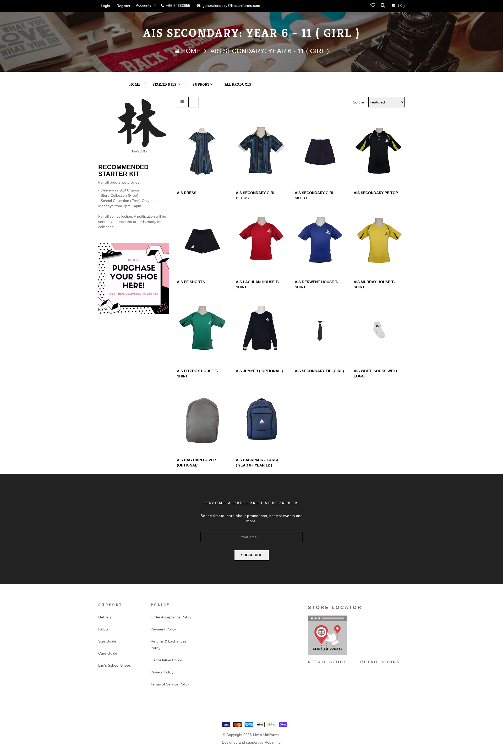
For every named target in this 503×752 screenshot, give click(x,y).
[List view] (193, 102)
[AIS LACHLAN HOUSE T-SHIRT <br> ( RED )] (261, 241)
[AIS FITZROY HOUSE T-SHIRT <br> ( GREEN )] (202, 330)
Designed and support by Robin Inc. (251, 742)
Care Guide (107, 653)
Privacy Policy (162, 672)
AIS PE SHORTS (191, 282)
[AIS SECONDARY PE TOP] (379, 152)
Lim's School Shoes (114, 665)
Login (105, 6)
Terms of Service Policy (170, 684)
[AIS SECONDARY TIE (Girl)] (320, 330)
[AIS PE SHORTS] (202, 241)
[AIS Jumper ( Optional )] (261, 330)
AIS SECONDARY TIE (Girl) (319, 371)
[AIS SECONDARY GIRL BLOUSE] (261, 152)
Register (123, 6)
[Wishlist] (373, 5)
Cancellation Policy (166, 660)
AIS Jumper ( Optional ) (259, 371)
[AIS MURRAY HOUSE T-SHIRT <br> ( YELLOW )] (379, 241)
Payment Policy (163, 629)
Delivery (105, 617)
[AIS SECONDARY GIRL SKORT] (320, 152)
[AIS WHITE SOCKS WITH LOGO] (379, 330)
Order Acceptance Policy (171, 617)
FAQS (103, 629)
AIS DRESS (186, 193)
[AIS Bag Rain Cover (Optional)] (202, 419)
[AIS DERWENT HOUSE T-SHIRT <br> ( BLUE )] (320, 241)
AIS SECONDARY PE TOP (376, 193)
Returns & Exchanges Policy (169, 644)
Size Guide (107, 641)
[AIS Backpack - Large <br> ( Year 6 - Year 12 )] (261, 419)
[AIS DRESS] (202, 152)
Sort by (359, 102)
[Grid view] (182, 102)
